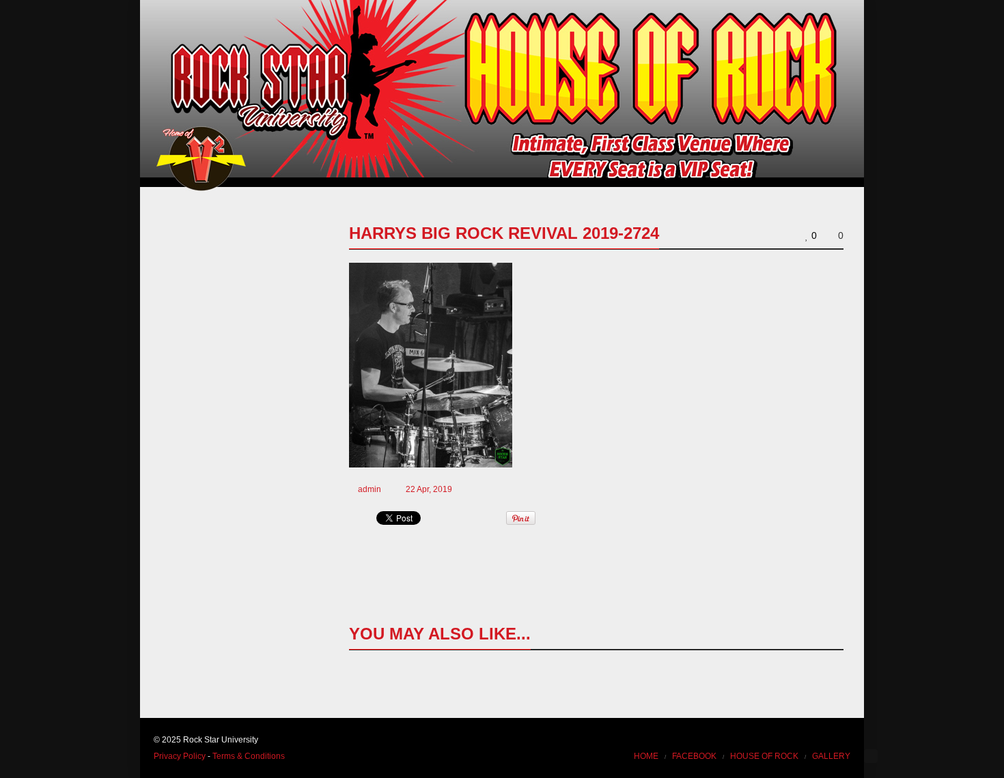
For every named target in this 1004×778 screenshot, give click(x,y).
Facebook (694, 756)
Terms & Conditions (248, 756)
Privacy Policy (180, 756)
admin (369, 489)
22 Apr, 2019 (429, 489)
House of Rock (764, 756)
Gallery (831, 756)
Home (646, 756)
